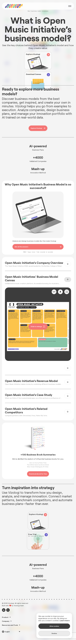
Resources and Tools (10, 625)
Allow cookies (54, 626)
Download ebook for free (38, 474)
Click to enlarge (36, 326)
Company (5, 621)
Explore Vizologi (36, 128)
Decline (54, 633)
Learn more (65, 620)
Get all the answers (21, 247)
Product (5, 617)
